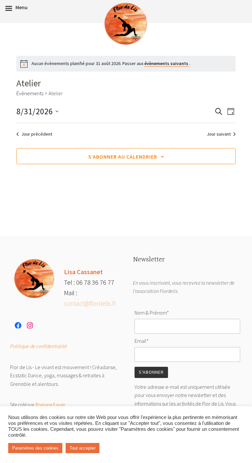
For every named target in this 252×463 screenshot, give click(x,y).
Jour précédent (36, 134)
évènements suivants (166, 63)
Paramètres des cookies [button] (35, 448)
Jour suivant (219, 134)
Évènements (29, 93)
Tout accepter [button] (82, 448)
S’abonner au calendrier (122, 156)
